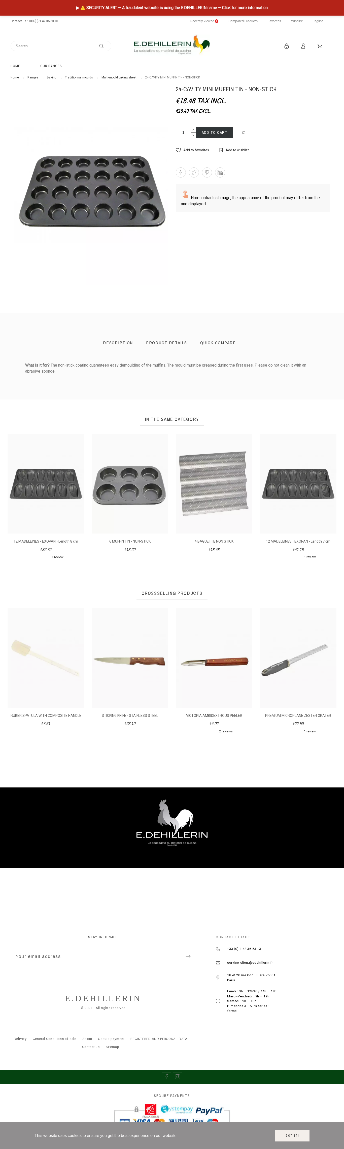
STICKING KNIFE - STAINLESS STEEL (130, 716)
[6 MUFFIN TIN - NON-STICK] (113, 416)
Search (105, 46)
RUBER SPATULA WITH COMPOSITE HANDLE (46, 716)
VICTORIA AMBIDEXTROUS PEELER (214, 716)
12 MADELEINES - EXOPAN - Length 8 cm (46, 541)
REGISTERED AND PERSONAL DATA (159, 1039)
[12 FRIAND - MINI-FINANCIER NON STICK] (172, 416)
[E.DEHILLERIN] (172, 45)
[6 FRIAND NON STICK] (231, 416)
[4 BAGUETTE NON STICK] (289, 416)
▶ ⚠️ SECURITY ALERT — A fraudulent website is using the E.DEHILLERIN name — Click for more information (172, 7)
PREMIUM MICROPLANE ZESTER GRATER (298, 716)
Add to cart (215, 132)
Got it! (292, 1136)
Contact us (91, 1047)
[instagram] (177, 1076)
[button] (244, 132)
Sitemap (112, 1047)
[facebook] (166, 1076)
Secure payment (111, 1039)
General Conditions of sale (54, 1039)
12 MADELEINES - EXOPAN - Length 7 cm (298, 541)
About (87, 1039)
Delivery (20, 1039)
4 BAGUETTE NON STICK (214, 541)
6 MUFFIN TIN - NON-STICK (130, 541)
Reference (35, 376)
